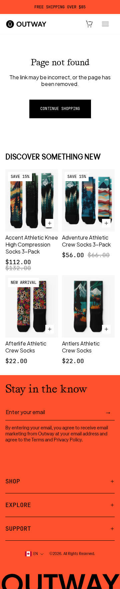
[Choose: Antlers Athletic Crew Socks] (106, 329)
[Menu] (105, 24)
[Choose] (49, 223)
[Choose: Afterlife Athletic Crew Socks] (49, 329)
